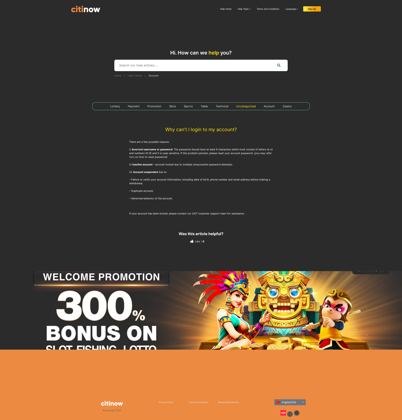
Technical (222, 106)
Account (153, 75)
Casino (287, 106)
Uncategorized (246, 106)
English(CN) (288, 402)
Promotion (154, 106)
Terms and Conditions (268, 9)
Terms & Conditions (198, 402)
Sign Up (312, 9)
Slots (172, 106)
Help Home (225, 9)
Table (204, 106)
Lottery (115, 106)
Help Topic (243, 9)
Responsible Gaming (228, 402)
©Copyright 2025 (112, 410)
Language (291, 9)
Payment (134, 106)
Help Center (135, 75)
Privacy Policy (166, 402)
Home (117, 75)
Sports (188, 106)
